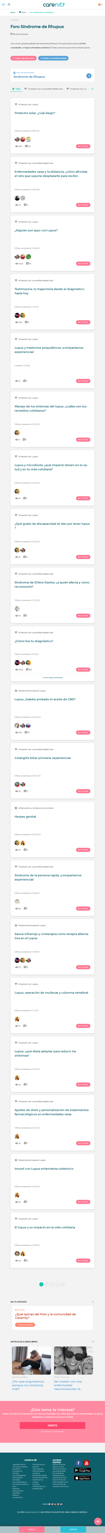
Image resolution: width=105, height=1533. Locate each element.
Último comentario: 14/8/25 (27, 951)
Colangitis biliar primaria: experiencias (43, 758)
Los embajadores (19, 1475)
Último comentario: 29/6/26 (27, 189)
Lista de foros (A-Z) (60, 1478)
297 (20, 146)
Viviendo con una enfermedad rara (45, 89)
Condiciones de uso (40, 1478)
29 (19, 1260)
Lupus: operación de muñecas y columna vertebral (51, 992)
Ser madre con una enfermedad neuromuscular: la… (68, 1385)
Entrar (73, 1529)
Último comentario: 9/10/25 (27, 893)
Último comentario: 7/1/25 (26, 1010)
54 (19, 908)
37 (19, 850)
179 (20, 732)
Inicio (12, 12)
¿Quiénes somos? (19, 1464)
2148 (20, 669)
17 (19, 1026)
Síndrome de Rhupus (29, 76)
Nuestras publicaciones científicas (18, 1491)
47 (19, 205)
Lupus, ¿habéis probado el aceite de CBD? (45, 699)
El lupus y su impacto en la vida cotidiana (45, 1227)
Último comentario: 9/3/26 (26, 654)
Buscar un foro (58, 1467)
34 (19, 1143)
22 (19, 1084)
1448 (20, 263)
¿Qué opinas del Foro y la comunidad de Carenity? (45, 1316)
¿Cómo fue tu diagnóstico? (34, 641)
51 (30, 263)
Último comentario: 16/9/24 (27, 1186)
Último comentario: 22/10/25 (28, 834)
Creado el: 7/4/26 (22, 365)
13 (19, 381)
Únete (52, 1425)
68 (30, 669)
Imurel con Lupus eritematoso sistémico (44, 1168)
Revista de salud (59, 1464)
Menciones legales (40, 1475)
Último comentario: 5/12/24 (27, 1069)
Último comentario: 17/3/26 (27, 600)
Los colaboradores (20, 1482)
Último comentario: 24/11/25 (28, 717)
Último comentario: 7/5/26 (26, 307)
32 (19, 791)
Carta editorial (38, 1469)
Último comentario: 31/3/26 (27, 424)
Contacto (36, 1484)
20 (29, 146)
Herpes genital (25, 816)
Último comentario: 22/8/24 (27, 1245)
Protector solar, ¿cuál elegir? (35, 113)
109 (20, 322)
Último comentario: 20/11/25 (28, 775)
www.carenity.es (32, 1512)
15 (19, 498)
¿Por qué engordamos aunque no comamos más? (28, 1385)
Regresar (15, 20)
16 (19, 615)
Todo (18, 89)
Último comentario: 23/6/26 (27, 248)
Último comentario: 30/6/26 (27, 130)
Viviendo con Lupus (80, 89)
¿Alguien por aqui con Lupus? (36, 230)
